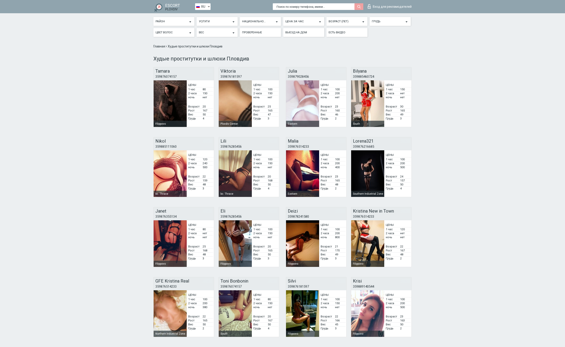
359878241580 (298, 217)
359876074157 (166, 77)
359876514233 (298, 147)
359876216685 (363, 147)
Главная (159, 46)
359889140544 (363, 287)
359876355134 (166, 217)
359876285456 (231, 147)
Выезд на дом (296, 32)
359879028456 (298, 77)
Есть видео (337, 32)
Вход (392, 6)
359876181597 (231, 77)
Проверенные (252, 32)
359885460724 (363, 77)
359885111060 (166, 147)
